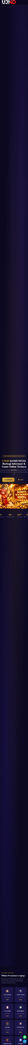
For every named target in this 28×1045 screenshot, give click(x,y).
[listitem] (7, 994)
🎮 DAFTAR (8, 479)
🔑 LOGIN (20, 479)
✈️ (25, 1041)
